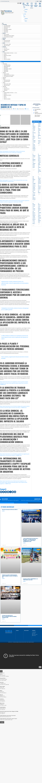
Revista (5, 56)
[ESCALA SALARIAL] (40, 4)
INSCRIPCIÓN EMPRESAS (36, 6)
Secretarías (6, 28)
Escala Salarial (6, 34)
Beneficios (4, 38)
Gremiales (4, 33)
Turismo (3, 39)
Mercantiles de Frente (7, 55)
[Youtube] (40, 1)
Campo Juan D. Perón (7, 44)
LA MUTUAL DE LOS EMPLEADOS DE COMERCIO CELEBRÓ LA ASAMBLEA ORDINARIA (39, 213)
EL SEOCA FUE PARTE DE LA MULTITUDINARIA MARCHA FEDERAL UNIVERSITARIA (39, 163)
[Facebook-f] (36, 1)
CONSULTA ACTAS (31, 6)
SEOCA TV (5, 58)
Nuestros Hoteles (7, 41)
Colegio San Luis (6, 49)
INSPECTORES (27, 5)
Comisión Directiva (7, 26)
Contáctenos (6, 32)
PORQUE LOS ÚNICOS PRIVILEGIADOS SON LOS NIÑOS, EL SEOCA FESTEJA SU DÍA (10, 576)
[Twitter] (37, 1)
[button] (20, 61)
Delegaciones (6, 30)
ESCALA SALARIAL (40, 6)
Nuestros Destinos (7, 40)
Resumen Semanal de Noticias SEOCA (9, 509)
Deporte (3, 43)
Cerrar (2, 722)
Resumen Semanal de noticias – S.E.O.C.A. (10, 53)
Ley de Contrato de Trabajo (8, 36)
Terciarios (5, 50)
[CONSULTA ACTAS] (32, 4)
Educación (4, 46)
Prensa (3, 51)
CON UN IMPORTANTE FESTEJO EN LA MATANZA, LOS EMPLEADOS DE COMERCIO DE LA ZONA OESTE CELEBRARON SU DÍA (34, 137)
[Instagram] (39, 1)
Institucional (4, 24)
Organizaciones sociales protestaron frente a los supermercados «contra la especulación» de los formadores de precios (15, 283)
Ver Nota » (3, 510)
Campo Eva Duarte (7, 45)
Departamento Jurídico (7, 29)
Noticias (5, 54)
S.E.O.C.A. (8, 631)
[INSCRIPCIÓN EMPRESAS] (36, 4)
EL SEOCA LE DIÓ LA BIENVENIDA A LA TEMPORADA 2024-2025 (34, 161)
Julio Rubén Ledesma (7, 25)
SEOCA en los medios (7, 59)
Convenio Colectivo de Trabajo (9, 35)
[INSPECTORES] (28, 4)
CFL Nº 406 (5, 48)
